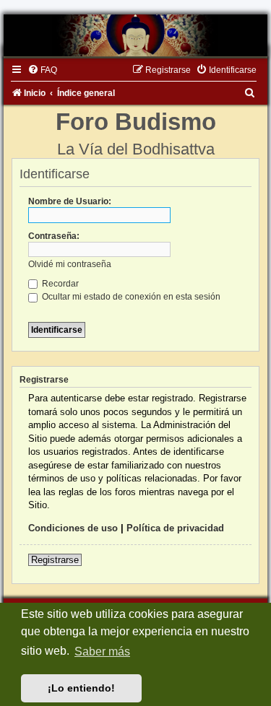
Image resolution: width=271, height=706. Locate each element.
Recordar (59, 284)
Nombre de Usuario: (69, 201)
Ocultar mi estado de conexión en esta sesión (130, 297)
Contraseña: (53, 236)
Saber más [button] (102, 651)
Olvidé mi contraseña (69, 264)
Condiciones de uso (73, 528)
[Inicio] (135, 35)
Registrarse (55, 559)
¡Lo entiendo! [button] (81, 688)
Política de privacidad (175, 528)
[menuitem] (42, 70)
